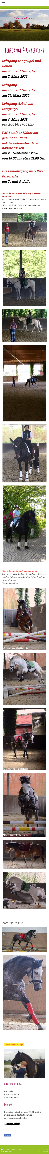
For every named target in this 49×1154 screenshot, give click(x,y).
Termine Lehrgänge (14, 1044)
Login (46, 1149)
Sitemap (18, 1149)
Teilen (8, 1135)
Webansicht (43, 1151)
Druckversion (8, 1149)
